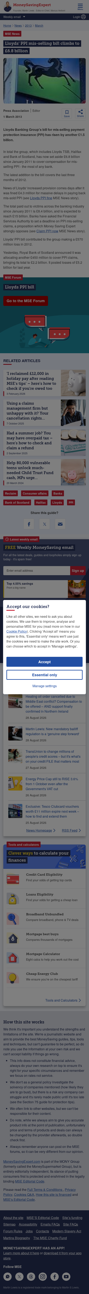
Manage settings (44, 685)
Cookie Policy (16, 631)
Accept (44, 661)
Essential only (44, 674)
